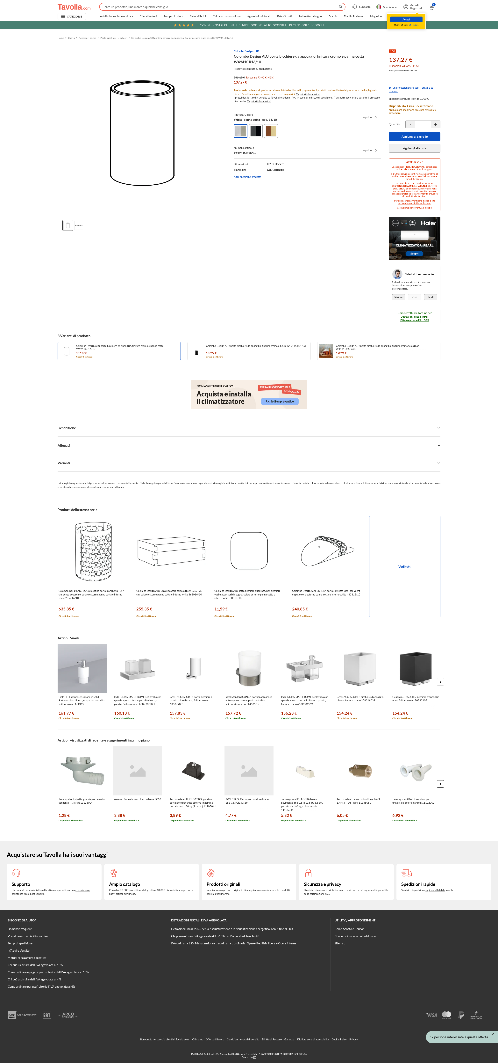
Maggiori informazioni (308, 94)
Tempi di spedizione (20, 943)
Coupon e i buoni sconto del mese (355, 936)
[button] (440, 681)
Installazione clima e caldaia (116, 16)
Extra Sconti (284, 16)
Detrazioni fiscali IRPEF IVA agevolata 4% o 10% (414, 318)
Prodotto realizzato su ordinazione (253, 68)
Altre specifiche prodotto (247, 176)
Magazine (376, 16)
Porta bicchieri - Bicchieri (113, 37)
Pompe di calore (173, 16)
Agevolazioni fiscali (258, 16)
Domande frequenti (20, 929)
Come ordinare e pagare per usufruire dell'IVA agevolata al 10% (48, 972)
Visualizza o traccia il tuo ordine (28, 936)
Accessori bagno (87, 37)
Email (430, 297)
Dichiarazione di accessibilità (313, 1039)
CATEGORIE (74, 16)
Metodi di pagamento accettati (27, 957)
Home (61, 37)
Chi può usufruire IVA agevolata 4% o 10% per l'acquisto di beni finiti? (215, 936)
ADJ (257, 51)
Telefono (398, 297)
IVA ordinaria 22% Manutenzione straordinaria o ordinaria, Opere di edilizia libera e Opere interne (233, 943)
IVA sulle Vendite (19, 950)
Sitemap (340, 943)
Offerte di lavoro (215, 1039)
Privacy (353, 1039)
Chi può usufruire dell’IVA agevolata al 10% (35, 965)
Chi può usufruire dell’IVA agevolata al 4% (34, 979)
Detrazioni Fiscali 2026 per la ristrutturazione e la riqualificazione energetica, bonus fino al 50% (232, 929)
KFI (254, 1057)
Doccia (333, 16)
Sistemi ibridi (198, 16)
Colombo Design (243, 51)
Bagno (71, 37)
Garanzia (289, 1039)
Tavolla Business (353, 16)
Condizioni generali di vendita (243, 1039)
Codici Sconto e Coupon (349, 929)
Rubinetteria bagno (310, 16)
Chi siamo (197, 1039)
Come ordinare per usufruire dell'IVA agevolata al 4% (41, 986)
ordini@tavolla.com (420, 203)
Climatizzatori (148, 16)
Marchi (392, 16)
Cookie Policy (339, 1039)
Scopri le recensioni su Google (261, 25)
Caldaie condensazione (226, 16)
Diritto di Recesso (272, 1039)
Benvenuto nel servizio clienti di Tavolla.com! (164, 1039)
